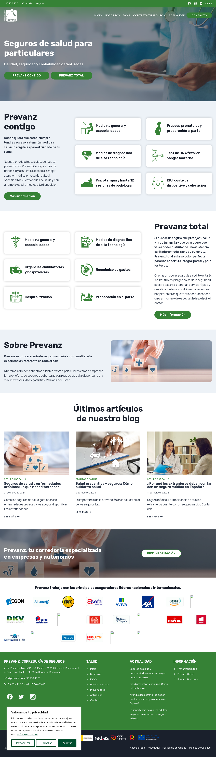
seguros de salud (15, 479)
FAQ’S (126, 15)
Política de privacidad (174, 747)
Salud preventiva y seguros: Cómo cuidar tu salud (104, 485)
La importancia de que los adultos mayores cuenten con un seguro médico (149, 714)
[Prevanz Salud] (11, 15)
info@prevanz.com (14, 678)
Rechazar (46, 743)
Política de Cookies (27, 734)
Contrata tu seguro (33, 3)
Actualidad (177, 15)
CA (207, 3)
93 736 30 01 (12, 3)
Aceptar (67, 743)
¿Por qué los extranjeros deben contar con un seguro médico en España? (179, 485)
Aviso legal (154, 747)
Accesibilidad (137, 747)
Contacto (199, 15)
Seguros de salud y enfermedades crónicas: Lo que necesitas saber (32, 485)
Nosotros (112, 15)
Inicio (98, 15)
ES (210, 3)
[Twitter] (21, 696)
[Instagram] (195, 3)
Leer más (12, 516)
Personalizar (23, 743)
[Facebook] (189, 3)
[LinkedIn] (201, 3)
